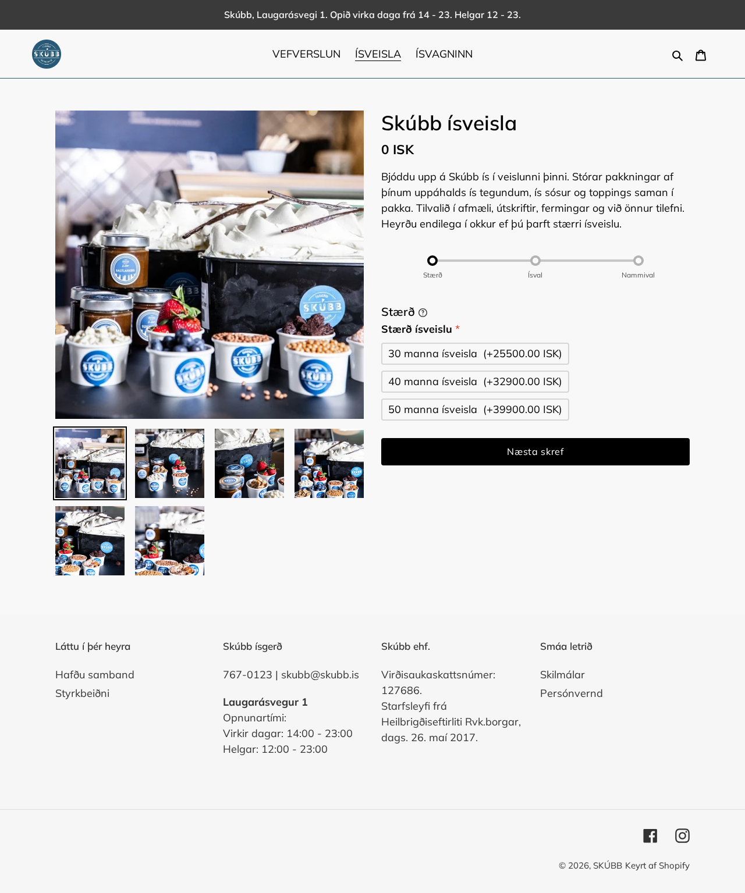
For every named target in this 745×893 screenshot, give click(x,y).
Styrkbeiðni (82, 693)
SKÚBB (607, 865)
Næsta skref (535, 451)
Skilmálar (562, 674)
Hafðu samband (94, 674)
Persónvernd (571, 693)
